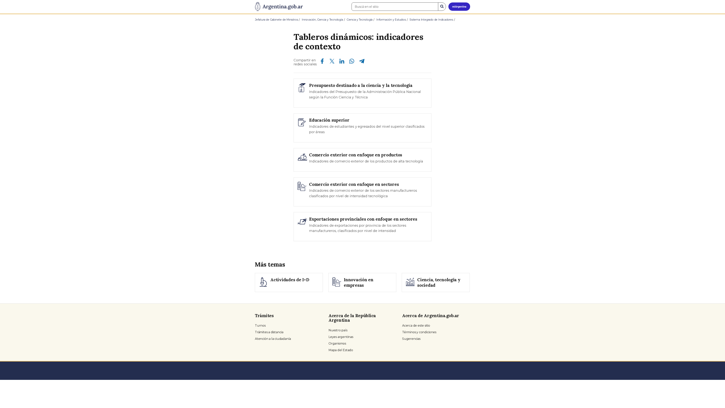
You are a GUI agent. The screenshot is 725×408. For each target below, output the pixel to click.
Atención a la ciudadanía (273, 339)
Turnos (260, 325)
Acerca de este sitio (416, 325)
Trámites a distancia (269, 332)
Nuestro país (338, 330)
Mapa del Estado (341, 350)
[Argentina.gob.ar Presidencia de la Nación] (279, 7)
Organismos (337, 343)
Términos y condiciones (419, 332)
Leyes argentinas (341, 337)
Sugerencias (411, 339)
